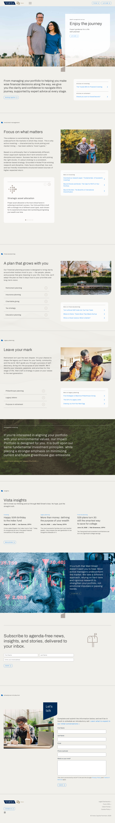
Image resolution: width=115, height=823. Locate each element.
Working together (10, 97)
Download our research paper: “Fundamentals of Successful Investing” (83, 179)
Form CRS (106, 804)
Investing (6, 514)
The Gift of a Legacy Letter (72, 400)
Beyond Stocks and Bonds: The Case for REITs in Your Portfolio (81, 185)
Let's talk (105, 3)
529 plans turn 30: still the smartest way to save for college (88, 520)
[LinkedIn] (5, 812)
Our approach (74, 593)
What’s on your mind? (64, 758)
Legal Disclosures (104, 801)
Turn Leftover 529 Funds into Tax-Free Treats (78, 310)
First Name (61, 728)
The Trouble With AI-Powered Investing (89, 87)
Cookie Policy (105, 809)
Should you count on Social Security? (88, 96)
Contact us (8, 808)
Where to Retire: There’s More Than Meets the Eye (80, 314)
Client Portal (106, 807)
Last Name (61, 735)
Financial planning (82, 514)
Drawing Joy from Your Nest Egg (74, 403)
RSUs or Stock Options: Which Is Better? (76, 318)
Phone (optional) (63, 751)
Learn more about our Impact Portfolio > (21, 461)
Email (59, 743)
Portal (95, 3)
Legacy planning (45, 514)
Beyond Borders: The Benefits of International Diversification (78, 191)
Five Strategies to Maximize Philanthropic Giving (79, 396)
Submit (7, 665)
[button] (49, 184)
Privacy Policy (96, 777)
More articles (9, 542)
